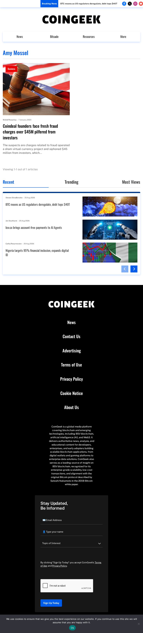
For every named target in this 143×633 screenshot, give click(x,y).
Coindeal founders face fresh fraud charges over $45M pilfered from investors (30, 132)
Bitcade (54, 36)
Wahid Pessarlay (9, 120)
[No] (138, 624)
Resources (89, 36)
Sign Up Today (51, 603)
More (123, 36)
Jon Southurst (11, 221)
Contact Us (71, 336)
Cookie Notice (71, 393)
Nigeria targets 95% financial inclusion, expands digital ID (37, 252)
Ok (72, 627)
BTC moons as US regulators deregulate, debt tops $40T (88, 3)
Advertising (71, 351)
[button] (124, 269)
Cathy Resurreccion (14, 244)
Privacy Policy (71, 379)
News (20, 36)
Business (11, 69)
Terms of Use (71, 365)
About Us (71, 407)
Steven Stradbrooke (14, 198)
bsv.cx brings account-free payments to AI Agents (34, 227)
